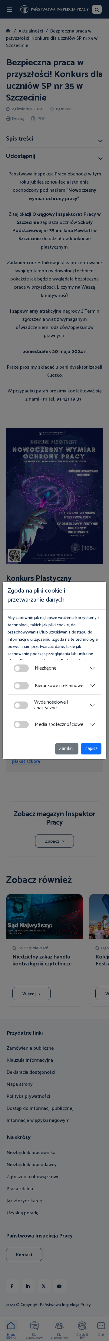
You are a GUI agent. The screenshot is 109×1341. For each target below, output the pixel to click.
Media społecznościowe (59, 724)
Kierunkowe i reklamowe (59, 686)
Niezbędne (45, 668)
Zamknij (66, 749)
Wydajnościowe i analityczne (51, 705)
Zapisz (91, 749)
